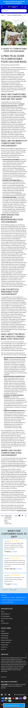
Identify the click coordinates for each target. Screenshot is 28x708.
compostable (7, 517)
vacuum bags (7, 523)
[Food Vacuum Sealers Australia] (12, 7)
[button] (25, 7)
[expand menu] (1, 6)
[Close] (22, 705)
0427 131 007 (10, 602)
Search (3, 631)
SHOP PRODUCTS (5, 614)
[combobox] (14, 10)
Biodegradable (8, 515)
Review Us (3, 677)
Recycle (6, 522)
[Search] (22, 7)
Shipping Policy (5, 633)
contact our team (21, 510)
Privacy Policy (4, 644)
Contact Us (4, 647)
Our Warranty (4, 635)
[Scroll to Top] (25, 700)
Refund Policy (4, 638)
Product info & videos (6, 618)
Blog (2, 621)
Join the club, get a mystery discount (13, 705)
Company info (5, 623)
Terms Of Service (5, 642)
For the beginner (5, 616)
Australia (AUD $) (20, 694)
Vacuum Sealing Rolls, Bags (14, 15)
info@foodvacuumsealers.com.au (15, 600)
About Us (3, 649)
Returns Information (6, 640)
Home (2, 15)
